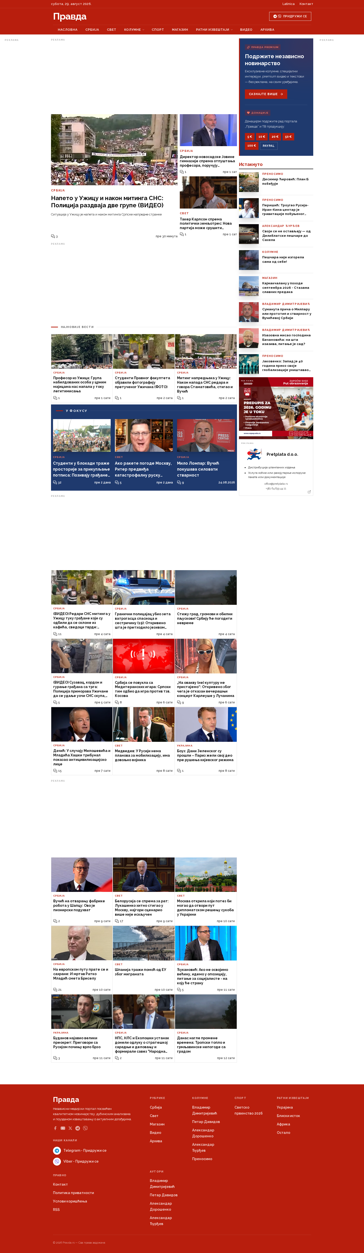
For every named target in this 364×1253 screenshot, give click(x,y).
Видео (246, 29)
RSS (56, 1210)
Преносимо (202, 1159)
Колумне (132, 29)
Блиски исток (288, 1116)
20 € (275, 136)
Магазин (180, 29)
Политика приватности (73, 1193)
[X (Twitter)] (70, 1128)
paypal (269, 146)
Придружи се (295, 16)
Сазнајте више (263, 94)
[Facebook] (55, 1128)
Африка (283, 1124)
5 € (249, 136)
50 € (288, 136)
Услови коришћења (70, 1201)
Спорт (158, 29)
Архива (267, 29)
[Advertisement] (24, 117)
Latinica (289, 4)
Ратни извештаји (212, 29)
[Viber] (85, 1128)
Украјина (285, 1107)
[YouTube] (62, 1128)
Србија (92, 29)
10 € (262, 136)
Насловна (68, 29)
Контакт (306, 4)
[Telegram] (77, 1128)
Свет (111, 29)
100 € (251, 145)
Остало (283, 1133)
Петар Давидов (206, 1122)
